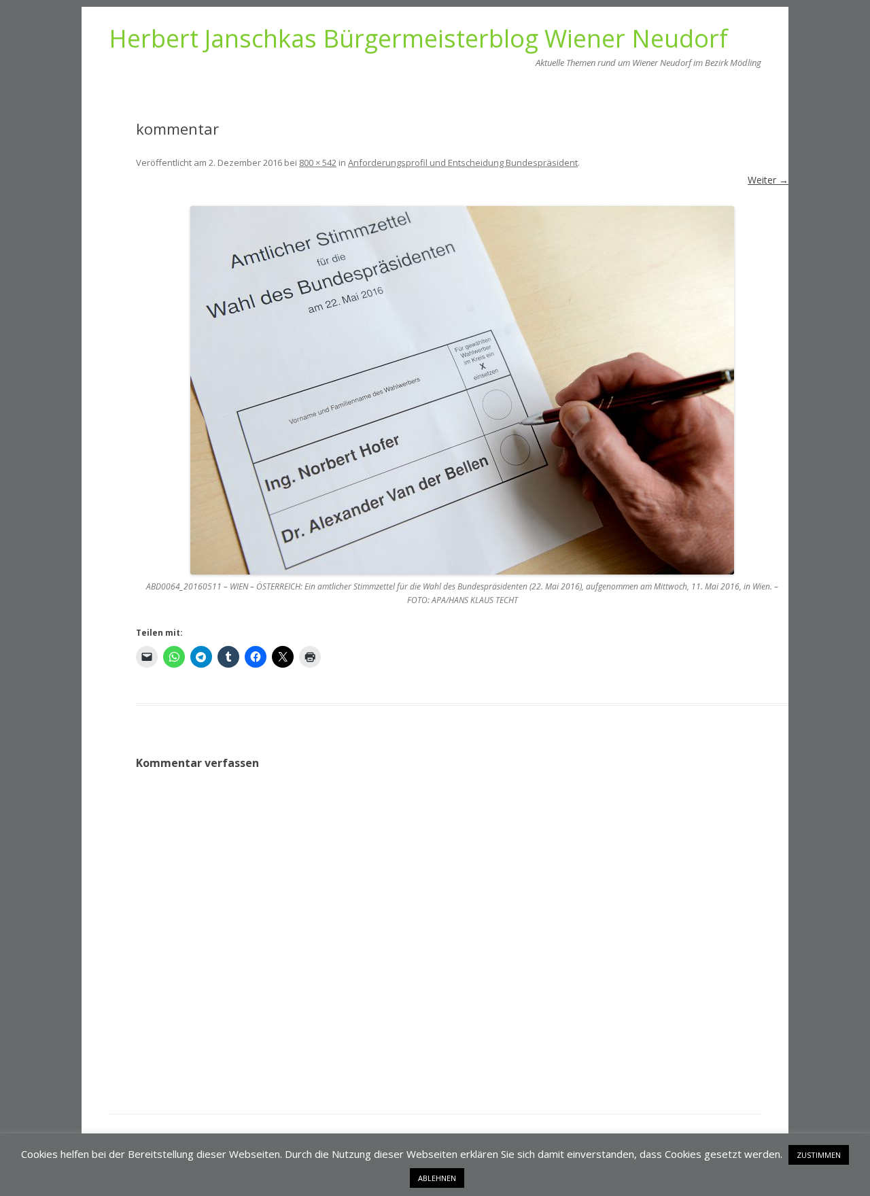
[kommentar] (462, 390)
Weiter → (768, 179)
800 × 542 (317, 162)
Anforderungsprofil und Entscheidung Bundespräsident (463, 162)
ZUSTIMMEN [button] (819, 1155)
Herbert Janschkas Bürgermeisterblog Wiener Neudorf (418, 38)
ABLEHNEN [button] (437, 1178)
